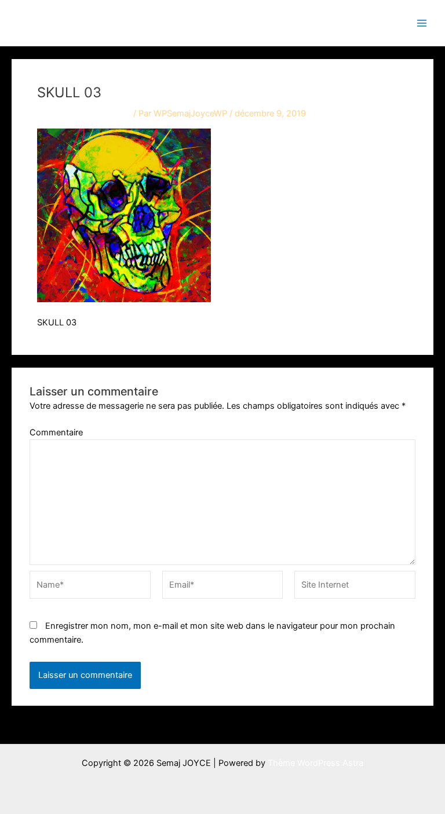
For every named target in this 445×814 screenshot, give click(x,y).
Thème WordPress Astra (315, 763)
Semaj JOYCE (71, 22)
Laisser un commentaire (84, 113)
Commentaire (56, 432)
